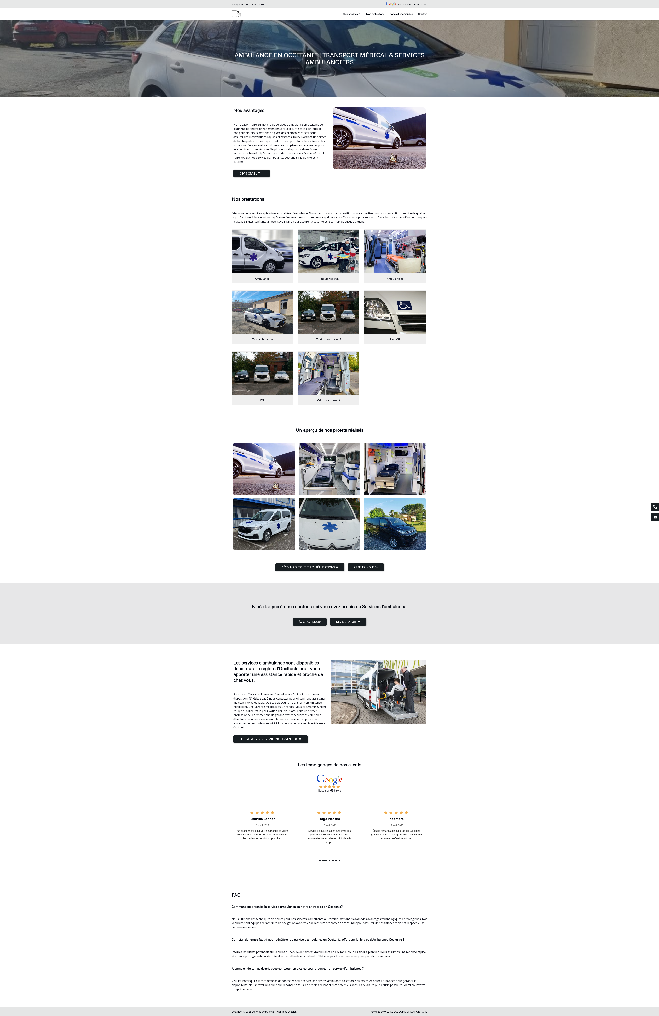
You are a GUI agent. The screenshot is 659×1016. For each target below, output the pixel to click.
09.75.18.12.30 (255, 4)
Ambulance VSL (329, 279)
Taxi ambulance (262, 339)
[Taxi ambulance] (262, 312)
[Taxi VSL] (395, 312)
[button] (320, 860)
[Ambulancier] (395, 251)
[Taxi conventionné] (328, 312)
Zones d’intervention (401, 13)
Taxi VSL (395, 339)
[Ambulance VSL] (328, 251)
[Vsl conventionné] (328, 373)
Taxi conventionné (328, 339)
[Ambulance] (262, 251)
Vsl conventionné (328, 400)
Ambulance (262, 279)
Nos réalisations (375, 13)
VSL (262, 400)
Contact (422, 13)
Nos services (350, 13)
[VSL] (262, 373)
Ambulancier (395, 279)
